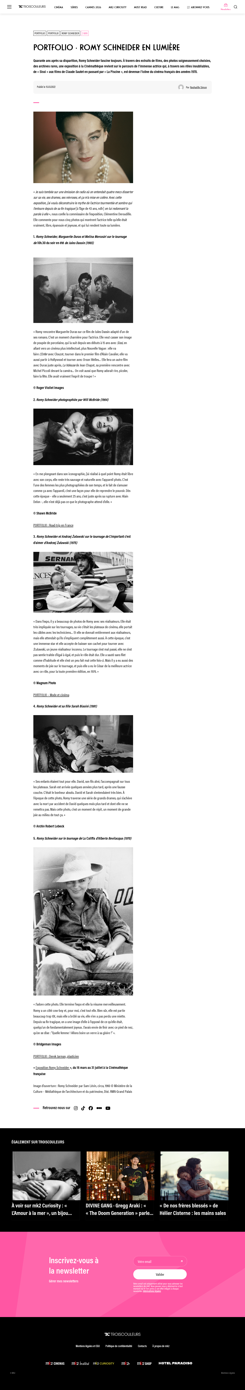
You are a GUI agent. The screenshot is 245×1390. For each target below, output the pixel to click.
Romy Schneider (70, 33)
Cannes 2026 (93, 7)
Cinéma (58, 7)
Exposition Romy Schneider (53, 1067)
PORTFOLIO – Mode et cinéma (51, 694)
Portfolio (39, 33)
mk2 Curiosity (117, 7)
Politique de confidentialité (118, 1346)
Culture (158, 7)
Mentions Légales (228, 1373)
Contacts (142, 1346)
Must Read (140, 7)
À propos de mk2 (160, 1346)
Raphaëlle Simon (198, 87)
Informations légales (152, 1291)
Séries (74, 7)
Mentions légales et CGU (88, 1346)
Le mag (175, 7)
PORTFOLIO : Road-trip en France (53, 525)
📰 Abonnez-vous (198, 7)
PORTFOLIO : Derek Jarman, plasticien (56, 1056)
